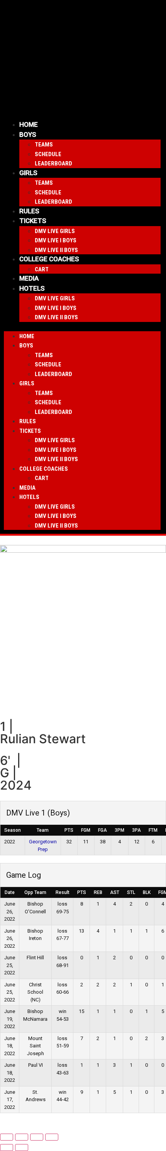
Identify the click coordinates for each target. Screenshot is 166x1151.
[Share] (36, 1137)
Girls (28, 173)
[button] (82, 326)
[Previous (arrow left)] (6, 1147)
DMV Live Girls (55, 231)
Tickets (32, 221)
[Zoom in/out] (6, 1137)
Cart (42, 269)
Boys (27, 134)
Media (29, 278)
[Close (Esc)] (51, 1137)
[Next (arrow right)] (21, 1147)
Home (28, 124)
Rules (29, 211)
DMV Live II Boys (56, 250)
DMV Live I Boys (55, 240)
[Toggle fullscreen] (21, 1137)
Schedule (48, 154)
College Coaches (49, 259)
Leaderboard (53, 163)
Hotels (32, 288)
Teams (44, 144)
